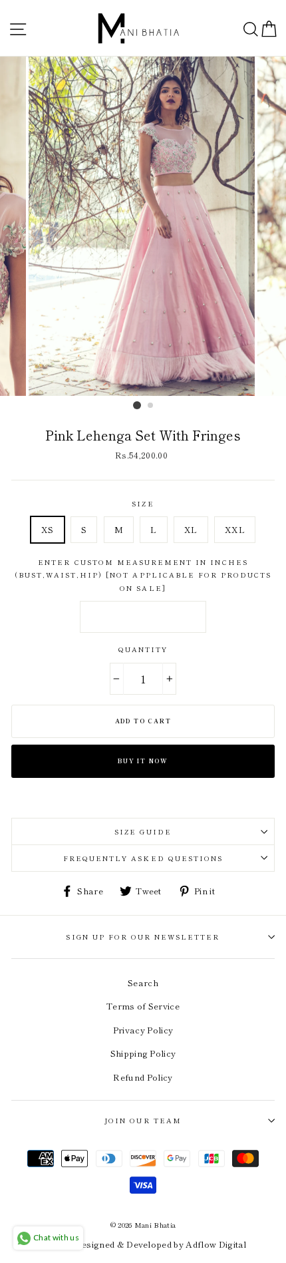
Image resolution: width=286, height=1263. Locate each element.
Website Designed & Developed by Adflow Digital (143, 1244)
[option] (143, 226)
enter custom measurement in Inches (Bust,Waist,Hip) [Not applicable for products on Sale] (143, 575)
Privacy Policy (143, 1029)
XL (191, 529)
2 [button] (151, 406)
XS (47, 529)
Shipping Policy (143, 1053)
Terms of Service (143, 1005)
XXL (235, 529)
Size (143, 503)
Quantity (143, 649)
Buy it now (143, 761)
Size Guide (142, 831)
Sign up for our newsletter (142, 937)
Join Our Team (143, 1120)
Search (143, 982)
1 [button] (137, 405)
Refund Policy (142, 1077)
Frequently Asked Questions (143, 858)
